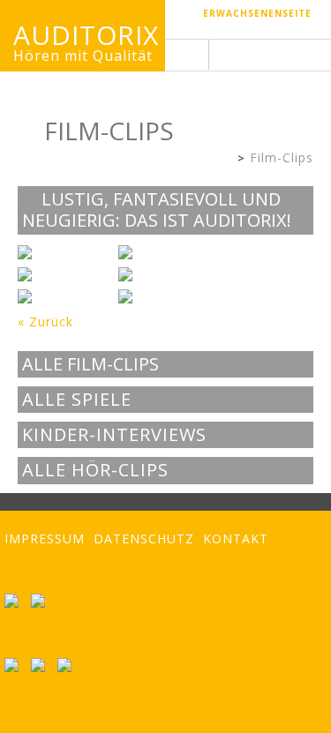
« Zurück (45, 321)
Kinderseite (223, 159)
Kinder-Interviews (114, 434)
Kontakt (235, 538)
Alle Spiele (77, 399)
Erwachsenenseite (257, 13)
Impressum (44, 538)
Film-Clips (281, 157)
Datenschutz (144, 538)
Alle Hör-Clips (95, 470)
